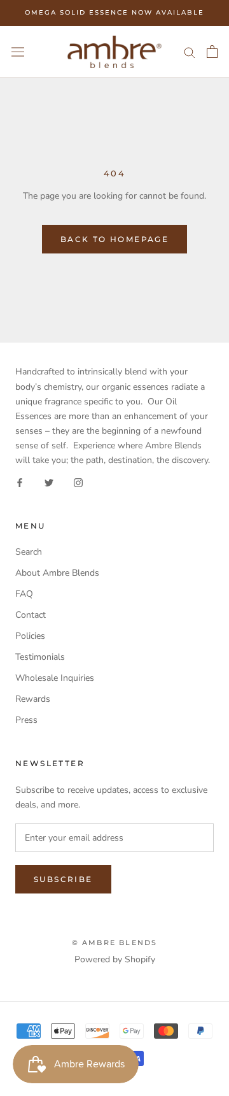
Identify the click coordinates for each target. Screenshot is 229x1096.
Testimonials (40, 657)
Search (28, 552)
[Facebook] (19, 481)
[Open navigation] (17, 52)
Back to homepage (114, 239)
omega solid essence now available (114, 12)
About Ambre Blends (57, 573)
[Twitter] (49, 481)
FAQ (24, 594)
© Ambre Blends (115, 942)
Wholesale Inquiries (54, 678)
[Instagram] (78, 481)
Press (26, 720)
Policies (30, 636)
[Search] (189, 51)
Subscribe (63, 879)
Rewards (32, 699)
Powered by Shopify (114, 959)
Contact (30, 615)
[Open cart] (212, 51)
